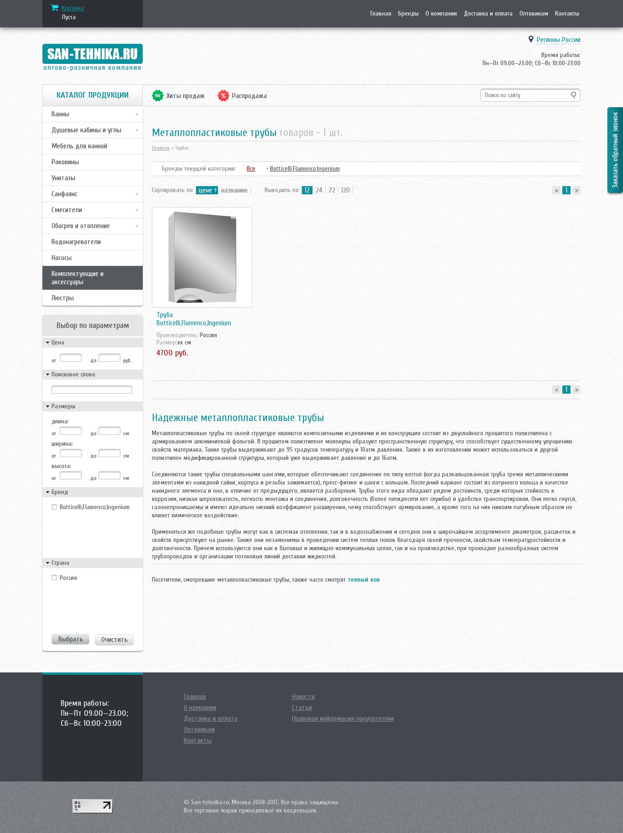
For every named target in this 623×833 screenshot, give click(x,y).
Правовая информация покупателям (343, 718)
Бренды (408, 13)
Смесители (67, 210)
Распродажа (249, 96)
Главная (380, 13)
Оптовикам (533, 13)
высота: (61, 466)
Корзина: (73, 8)
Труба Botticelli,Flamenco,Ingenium (193, 319)
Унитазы (63, 178)
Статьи (302, 707)
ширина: (62, 444)
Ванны (60, 114)
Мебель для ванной (79, 146)
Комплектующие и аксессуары (78, 278)
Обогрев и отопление (81, 226)
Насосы (62, 258)
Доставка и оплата (488, 13)
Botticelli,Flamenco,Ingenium (92, 507)
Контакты (567, 13)
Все (251, 168)
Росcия (68, 578)
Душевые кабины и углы (86, 130)
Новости (303, 696)
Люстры (63, 298)
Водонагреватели (76, 242)
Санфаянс (65, 194)
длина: (60, 421)
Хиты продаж (185, 96)
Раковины (65, 162)
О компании (441, 13)
